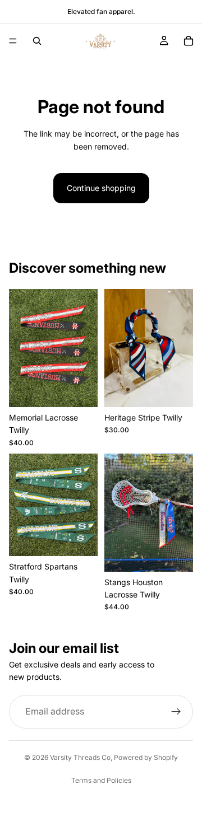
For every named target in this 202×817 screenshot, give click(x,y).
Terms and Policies (101, 780)
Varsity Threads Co (80, 757)
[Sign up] (176, 711)
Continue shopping (101, 188)
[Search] (37, 41)
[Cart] (188, 41)
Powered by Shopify (146, 757)
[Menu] (13, 41)
